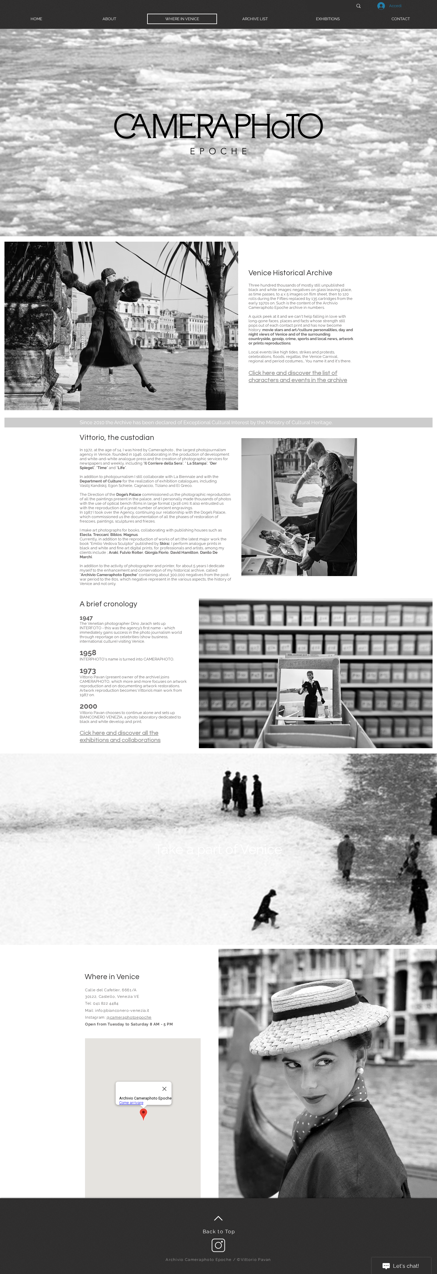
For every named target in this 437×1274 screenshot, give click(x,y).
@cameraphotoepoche (129, 1017)
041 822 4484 (106, 1003)
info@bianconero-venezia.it (122, 1010)
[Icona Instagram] (218, 1245)
